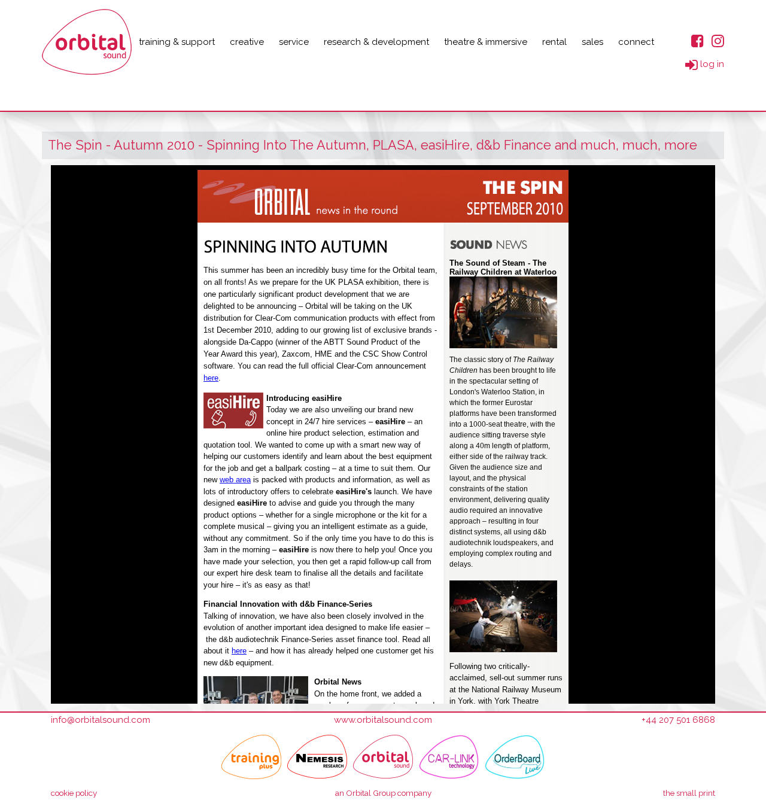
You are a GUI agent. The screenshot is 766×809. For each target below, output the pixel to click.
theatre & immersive (485, 42)
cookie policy (74, 793)
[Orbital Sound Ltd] (87, 42)
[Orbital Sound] (383, 757)
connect (636, 42)
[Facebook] (697, 40)
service (294, 42)
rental (554, 42)
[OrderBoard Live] (515, 757)
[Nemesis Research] (317, 757)
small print (689, 793)
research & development (376, 42)
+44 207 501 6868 (678, 719)
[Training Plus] (251, 757)
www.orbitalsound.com (383, 719)
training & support (177, 42)
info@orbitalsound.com (100, 719)
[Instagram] (718, 40)
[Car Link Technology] (449, 757)
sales (592, 42)
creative (247, 42)
